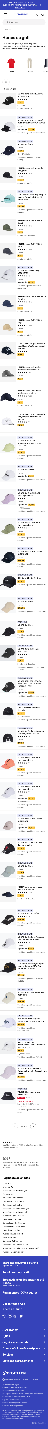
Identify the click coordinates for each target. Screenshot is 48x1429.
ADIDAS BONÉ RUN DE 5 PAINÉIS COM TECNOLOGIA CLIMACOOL (31, 121)
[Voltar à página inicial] (21, 14)
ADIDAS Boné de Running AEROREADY (28, 271)
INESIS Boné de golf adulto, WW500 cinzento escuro (29, 368)
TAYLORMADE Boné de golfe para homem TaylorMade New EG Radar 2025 (31, 197)
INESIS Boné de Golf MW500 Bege (29, 321)
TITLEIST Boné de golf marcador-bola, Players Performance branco (31, 416)
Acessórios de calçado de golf (15, 1208)
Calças (29, 72)
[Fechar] (44, 5)
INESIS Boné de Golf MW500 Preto (29, 245)
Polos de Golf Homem (11, 1219)
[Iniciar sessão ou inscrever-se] (37, 14)
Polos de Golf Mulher (11, 1230)
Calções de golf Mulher (12, 1205)
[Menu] (5, 14)
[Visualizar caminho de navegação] (3, 30)
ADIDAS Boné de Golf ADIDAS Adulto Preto (30, 95)
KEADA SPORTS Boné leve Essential (28, 708)
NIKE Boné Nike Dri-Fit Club (29, 578)
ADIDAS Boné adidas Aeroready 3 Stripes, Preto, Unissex (31, 732)
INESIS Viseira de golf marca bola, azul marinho (29, 888)
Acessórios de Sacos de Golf (15, 1245)
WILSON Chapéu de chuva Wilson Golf (28, 1093)
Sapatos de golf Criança (13, 1216)
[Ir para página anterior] (15, 1126)
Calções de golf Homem (13, 1201)
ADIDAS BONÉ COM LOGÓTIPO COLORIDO (30, 993)
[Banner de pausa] (40, 5)
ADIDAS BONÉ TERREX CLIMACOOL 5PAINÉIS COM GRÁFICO (29, 443)
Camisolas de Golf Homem (14, 1223)
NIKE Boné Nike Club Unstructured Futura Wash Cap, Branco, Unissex (31, 1044)
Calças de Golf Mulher (12, 1241)
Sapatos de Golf (9, 1237)
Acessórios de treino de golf (14, 1190)
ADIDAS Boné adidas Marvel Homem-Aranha (29, 843)
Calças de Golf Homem (12, 1198)
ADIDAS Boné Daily (25, 469)
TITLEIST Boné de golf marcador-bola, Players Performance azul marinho (31, 346)
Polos (11, 72)
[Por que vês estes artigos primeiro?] (3, 89)
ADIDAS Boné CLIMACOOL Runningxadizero (28, 494)
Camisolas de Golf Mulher (13, 1227)
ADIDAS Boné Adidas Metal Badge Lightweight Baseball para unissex (32, 1070)
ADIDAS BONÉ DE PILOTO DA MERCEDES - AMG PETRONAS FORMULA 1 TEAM (30, 683)
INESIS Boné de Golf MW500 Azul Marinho (31, 297)
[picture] (8, 101)
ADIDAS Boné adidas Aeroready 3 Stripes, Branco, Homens (31, 938)
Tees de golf (7, 1183)
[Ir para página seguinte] (33, 1126)
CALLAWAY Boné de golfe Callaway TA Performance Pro (30, 1020)
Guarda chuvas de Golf (12, 1234)
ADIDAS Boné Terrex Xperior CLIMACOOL (29, 552)
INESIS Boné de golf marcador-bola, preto (30, 169)
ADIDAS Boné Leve (25, 144)
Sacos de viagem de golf (13, 1252)
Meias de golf (8, 1194)
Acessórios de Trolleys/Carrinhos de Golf (20, 1248)
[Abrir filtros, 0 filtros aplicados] (6, 82)
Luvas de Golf (8, 1187)
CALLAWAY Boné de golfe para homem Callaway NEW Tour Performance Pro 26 (30, 966)
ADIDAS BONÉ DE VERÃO (28, 913)
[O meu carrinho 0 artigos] (43, 14)
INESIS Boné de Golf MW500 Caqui (29, 221)
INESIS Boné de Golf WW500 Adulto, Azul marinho (29, 392)
